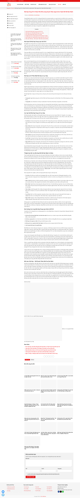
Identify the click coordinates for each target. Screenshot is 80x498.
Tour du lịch (33, 4)
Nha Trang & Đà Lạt (27, 490)
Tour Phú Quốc (38, 490)
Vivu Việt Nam (20, 4)
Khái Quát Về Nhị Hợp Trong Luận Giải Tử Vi (34, 31)
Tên (26, 468)
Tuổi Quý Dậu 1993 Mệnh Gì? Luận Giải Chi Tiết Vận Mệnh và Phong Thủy (40, 351)
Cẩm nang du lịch (42, 4)
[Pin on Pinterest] (51, 356)
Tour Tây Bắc (26, 488)
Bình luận (28, 458)
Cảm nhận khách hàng (12, 18)
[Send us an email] (61, 492)
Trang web (59, 468)
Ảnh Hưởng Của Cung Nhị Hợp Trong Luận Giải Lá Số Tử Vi (36, 37)
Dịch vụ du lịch (52, 4)
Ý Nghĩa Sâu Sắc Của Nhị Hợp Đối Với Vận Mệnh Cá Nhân (36, 35)
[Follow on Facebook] (59, 492)
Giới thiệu (27, 4)
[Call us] (63, 492)
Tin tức (59, 4)
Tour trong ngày (11, 27)
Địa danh (10, 23)
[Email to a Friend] (49, 356)
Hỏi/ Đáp (8, 490)
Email (43, 468)
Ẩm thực (10, 14)
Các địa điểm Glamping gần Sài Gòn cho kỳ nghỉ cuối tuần (16, 35)
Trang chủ (8, 8)
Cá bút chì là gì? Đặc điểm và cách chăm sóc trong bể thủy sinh (16, 44)
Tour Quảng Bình (38, 488)
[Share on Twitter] (47, 356)
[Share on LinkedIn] (53, 356)
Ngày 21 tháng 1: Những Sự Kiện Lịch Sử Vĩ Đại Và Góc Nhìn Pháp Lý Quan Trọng (41, 353)
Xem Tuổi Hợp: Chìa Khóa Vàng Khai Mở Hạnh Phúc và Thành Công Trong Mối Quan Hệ (42, 346)
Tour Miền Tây (49, 488)
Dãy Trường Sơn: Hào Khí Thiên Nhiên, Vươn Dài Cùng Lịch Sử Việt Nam (16, 54)
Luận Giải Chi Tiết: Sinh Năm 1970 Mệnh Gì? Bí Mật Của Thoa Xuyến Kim (39, 348)
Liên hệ (64, 4)
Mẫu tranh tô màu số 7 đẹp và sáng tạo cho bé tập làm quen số (16, 49)
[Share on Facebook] (45, 356)
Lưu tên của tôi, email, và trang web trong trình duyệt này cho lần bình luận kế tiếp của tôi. (43, 474)
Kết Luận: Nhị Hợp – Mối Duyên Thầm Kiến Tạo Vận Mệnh (36, 38)
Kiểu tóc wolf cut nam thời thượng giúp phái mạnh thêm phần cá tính (16, 39)
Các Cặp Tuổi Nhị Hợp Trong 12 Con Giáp (33, 34)
